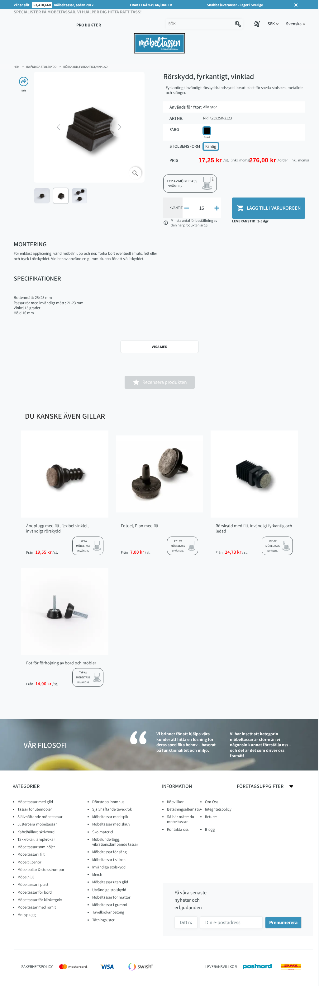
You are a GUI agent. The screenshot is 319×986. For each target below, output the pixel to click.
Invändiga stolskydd (109, 867)
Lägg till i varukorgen (269, 208)
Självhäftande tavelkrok (112, 809)
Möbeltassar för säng (109, 851)
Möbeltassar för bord (34, 892)
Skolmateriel (102, 832)
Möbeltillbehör (29, 862)
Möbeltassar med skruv (111, 824)
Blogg (210, 829)
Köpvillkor (175, 801)
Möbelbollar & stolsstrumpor (40, 869)
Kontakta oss (177, 829)
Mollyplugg (26, 914)
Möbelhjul (25, 877)
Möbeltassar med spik (110, 816)
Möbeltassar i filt (31, 854)
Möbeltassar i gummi (109, 904)
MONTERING (30, 244)
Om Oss (211, 801)
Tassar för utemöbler (34, 809)
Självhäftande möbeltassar (39, 816)
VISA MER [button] (159, 346)
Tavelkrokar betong (108, 912)
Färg (174, 129)
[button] (273, 24)
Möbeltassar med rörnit (36, 907)
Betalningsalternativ (184, 809)
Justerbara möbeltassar (37, 824)
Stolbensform (184, 146)
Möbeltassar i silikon (109, 859)
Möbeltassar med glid (35, 801)
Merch (97, 874)
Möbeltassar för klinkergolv (39, 899)
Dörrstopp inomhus (108, 801)
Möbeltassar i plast (32, 884)
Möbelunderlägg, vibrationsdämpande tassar (115, 842)
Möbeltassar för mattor (111, 897)
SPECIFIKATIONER (37, 278)
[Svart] (207, 130)
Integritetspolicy (218, 809)
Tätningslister (103, 920)
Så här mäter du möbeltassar (180, 819)
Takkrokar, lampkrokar (36, 839)
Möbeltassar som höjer (36, 846)
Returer (211, 816)
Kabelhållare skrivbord (36, 832)
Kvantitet (177, 207)
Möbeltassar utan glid (110, 882)
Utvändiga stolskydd (109, 889)
